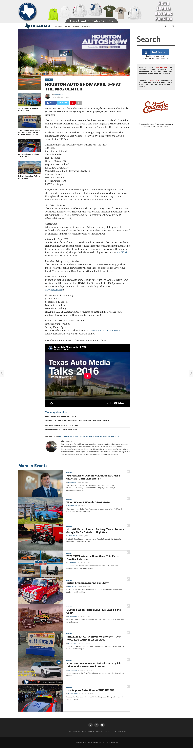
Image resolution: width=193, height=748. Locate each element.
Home (69, 731)
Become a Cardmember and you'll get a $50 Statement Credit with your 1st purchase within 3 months (155, 83)
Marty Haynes (73, 694)
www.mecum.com (54, 290)
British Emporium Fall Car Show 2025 (29, 177)
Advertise (122, 731)
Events (76, 26)
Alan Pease (58, 94)
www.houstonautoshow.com (105, 330)
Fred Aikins (72, 643)
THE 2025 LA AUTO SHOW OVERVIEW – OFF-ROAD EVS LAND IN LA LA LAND (29, 132)
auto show (84, 436)
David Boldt (72, 482)
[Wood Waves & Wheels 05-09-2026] (29, 106)
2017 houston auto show (69, 436)
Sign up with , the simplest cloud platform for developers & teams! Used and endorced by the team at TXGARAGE (155, 70)
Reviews (59, 26)
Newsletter (110, 731)
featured (98, 436)
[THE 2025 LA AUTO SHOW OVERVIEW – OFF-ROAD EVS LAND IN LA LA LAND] (29, 127)
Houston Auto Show (111, 436)
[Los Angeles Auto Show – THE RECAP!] (29, 152)
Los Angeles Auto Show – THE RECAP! (29, 155)
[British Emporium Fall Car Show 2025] (29, 173)
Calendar (86, 26)
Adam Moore (72, 562)
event (91, 436)
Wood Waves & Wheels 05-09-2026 (28, 109)
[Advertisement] (156, 221)
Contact (99, 731)
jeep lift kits (123, 252)
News (67, 26)
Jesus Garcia (73, 536)
